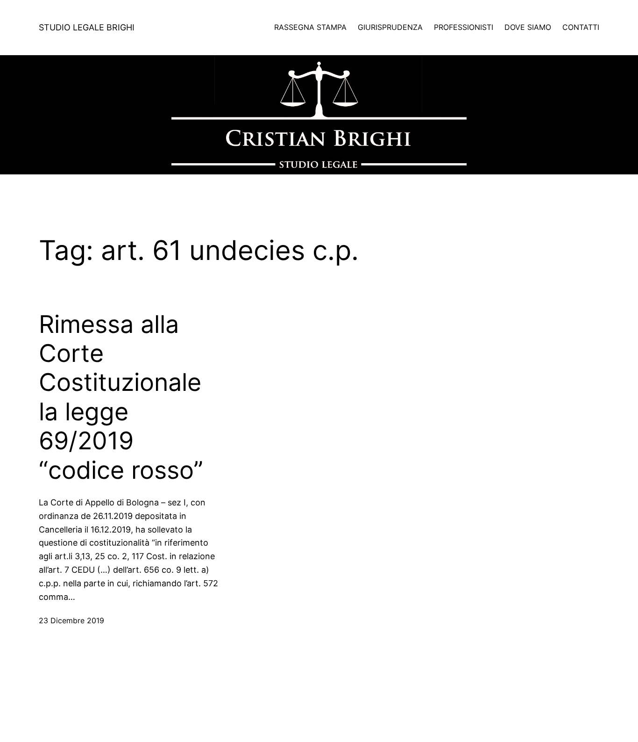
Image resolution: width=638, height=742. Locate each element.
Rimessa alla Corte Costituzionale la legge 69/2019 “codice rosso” (121, 397)
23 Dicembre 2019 (71, 620)
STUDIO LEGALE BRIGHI (87, 27)
